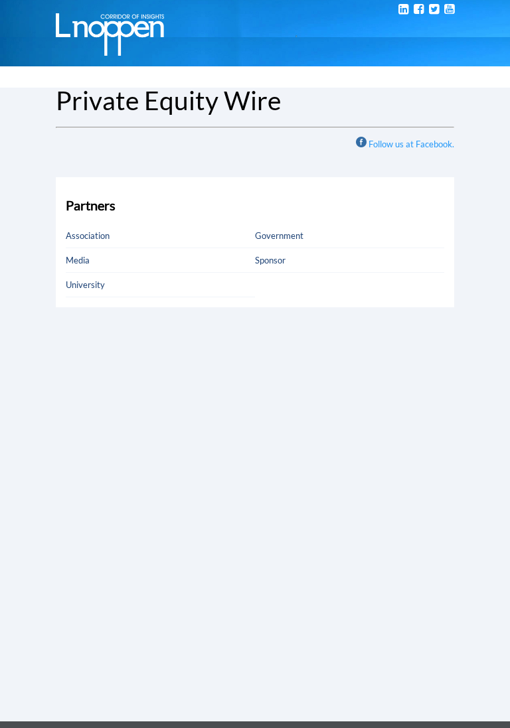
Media (78, 260)
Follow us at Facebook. (411, 144)
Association (88, 235)
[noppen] (110, 49)
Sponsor (270, 260)
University (85, 284)
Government (279, 235)
